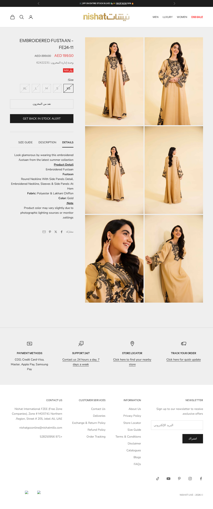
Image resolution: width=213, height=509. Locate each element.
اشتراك (192, 438)
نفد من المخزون (42, 104)
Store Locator (132, 423)
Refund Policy (96, 430)
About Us (135, 409)
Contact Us (98, 409)
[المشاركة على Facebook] (61, 231)
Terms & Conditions (128, 437)
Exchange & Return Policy (88, 423)
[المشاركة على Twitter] (55, 231)
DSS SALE (197, 17)
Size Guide (25, 142)
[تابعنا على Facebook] (201, 479)
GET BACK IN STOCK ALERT (42, 119)
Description (47, 142)
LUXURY (168, 17)
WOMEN (182, 17)
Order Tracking (96, 437)
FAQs (137, 464)
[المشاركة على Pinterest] (50, 231)
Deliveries (99, 416)
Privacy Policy (132, 416)
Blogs (137, 457)
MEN (156, 17)
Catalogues (133, 450)
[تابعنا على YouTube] (168, 479)
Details (67, 142)
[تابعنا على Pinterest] (179, 479)
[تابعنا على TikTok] (158, 479)
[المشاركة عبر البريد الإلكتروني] (44, 231)
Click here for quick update (183, 360)
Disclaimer (134, 443)
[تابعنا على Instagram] (190, 479)
